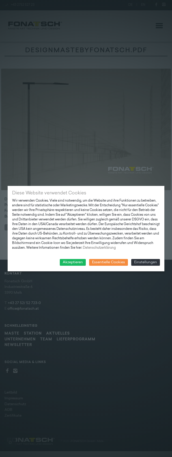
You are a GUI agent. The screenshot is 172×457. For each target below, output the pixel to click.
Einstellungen (145, 262)
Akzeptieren (73, 262)
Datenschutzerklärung (99, 248)
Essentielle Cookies (108, 262)
